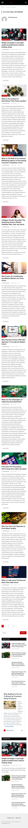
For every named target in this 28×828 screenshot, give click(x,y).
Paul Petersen (12, 17)
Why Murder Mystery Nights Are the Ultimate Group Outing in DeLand (18, 664)
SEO (3, 336)
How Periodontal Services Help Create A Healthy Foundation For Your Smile (19, 683)
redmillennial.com (6, 823)
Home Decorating (6, 523)
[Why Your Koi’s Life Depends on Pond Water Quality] (14, 518)
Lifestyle (4, 95)
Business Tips (5, 39)
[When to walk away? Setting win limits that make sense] (14, 572)
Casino (4, 396)
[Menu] (3, 2)
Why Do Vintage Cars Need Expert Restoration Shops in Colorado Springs (19, 654)
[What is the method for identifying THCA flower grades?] (14, 91)
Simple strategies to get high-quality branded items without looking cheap (13, 45)
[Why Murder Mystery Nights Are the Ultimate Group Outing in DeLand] (6, 664)
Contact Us (10, 817)
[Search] (25, 2)
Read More (5, 80)
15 (13, 626)
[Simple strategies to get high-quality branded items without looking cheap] (14, 34)
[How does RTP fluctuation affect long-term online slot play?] (14, 458)
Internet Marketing (7, 155)
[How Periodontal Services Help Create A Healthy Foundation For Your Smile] (6, 683)
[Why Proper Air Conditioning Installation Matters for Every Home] (14, 268)
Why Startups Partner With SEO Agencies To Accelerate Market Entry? (13, 342)
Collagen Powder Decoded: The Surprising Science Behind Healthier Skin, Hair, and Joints (13, 222)
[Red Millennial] (14, 2)
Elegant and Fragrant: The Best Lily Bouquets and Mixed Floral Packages (19, 673)
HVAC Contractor (7, 273)
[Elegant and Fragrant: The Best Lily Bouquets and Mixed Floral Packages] (6, 674)
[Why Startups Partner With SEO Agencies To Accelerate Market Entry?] (14, 332)
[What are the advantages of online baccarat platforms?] (14, 391)
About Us (18, 817)
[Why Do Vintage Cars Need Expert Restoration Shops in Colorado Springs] (6, 655)
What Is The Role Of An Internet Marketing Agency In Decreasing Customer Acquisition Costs (14, 161)
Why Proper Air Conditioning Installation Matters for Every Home (13, 278)
